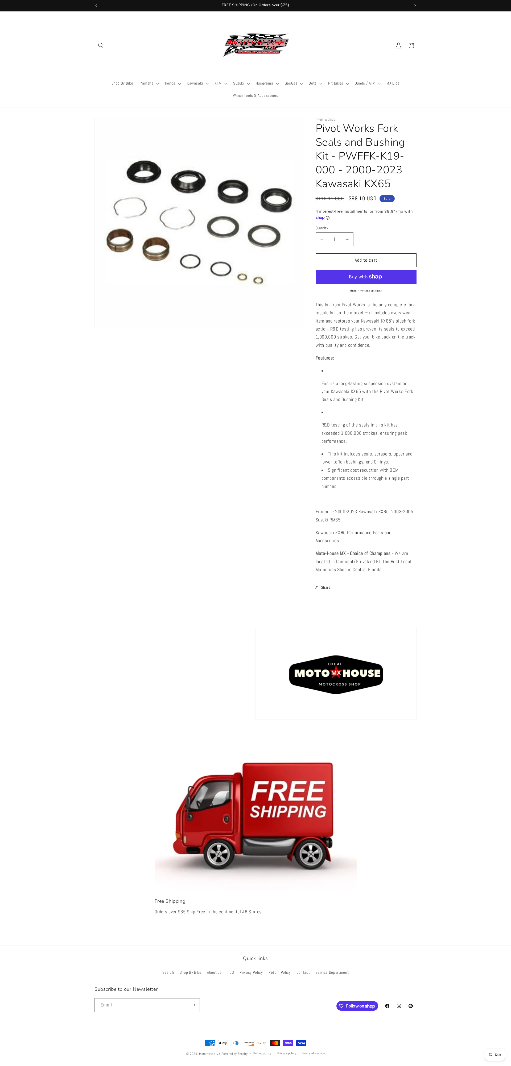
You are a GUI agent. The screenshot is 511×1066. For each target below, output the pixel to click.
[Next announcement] (415, 5)
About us (214, 972)
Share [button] (326, 587)
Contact (303, 972)
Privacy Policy (251, 972)
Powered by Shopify (234, 1054)
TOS (230, 972)
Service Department (332, 972)
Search (168, 972)
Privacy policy (286, 1053)
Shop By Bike (190, 972)
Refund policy (262, 1053)
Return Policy (280, 972)
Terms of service (313, 1053)
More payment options (366, 291)
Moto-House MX (209, 1054)
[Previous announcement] (96, 5)
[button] (100, 45)
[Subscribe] (193, 1005)
